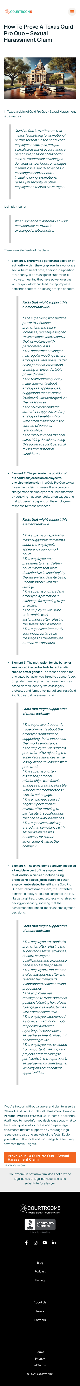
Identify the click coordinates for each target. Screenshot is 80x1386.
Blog (40, 1263)
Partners (40, 1320)
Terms (40, 1352)
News (40, 1311)
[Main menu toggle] (72, 12)
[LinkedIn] (54, 1243)
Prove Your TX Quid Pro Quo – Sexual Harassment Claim (38, 1157)
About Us (40, 1302)
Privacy (40, 1359)
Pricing (40, 1280)
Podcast (40, 1271)
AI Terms (40, 1365)
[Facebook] (26, 1243)
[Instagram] (35, 1243)
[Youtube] (45, 1243)
